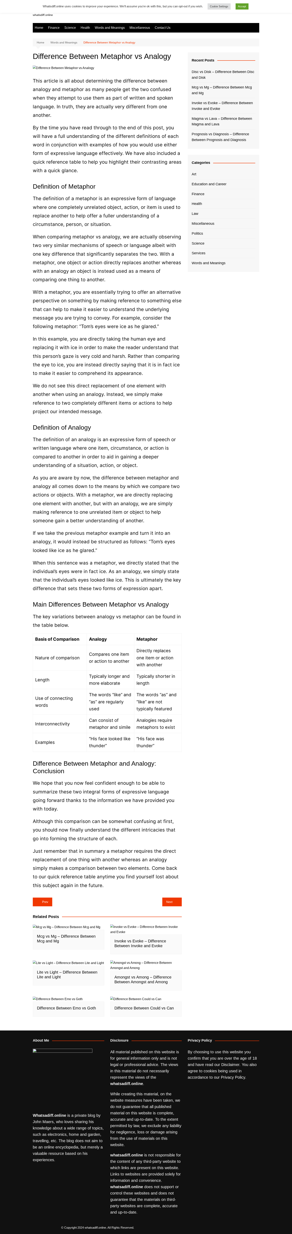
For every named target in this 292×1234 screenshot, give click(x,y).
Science (70, 27)
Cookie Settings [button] (219, 6)
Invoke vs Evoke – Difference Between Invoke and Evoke (222, 106)
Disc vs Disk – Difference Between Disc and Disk (223, 75)
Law (195, 214)
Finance (54, 27)
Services (198, 253)
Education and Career (209, 184)
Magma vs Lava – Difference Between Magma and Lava (222, 121)
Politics (197, 233)
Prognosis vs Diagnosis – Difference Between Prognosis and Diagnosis (220, 137)
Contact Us (162, 27)
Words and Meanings (110, 27)
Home (39, 27)
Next (169, 902)
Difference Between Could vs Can (144, 1008)
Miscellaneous (140, 27)
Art (194, 174)
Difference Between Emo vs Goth (66, 1008)
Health (85, 27)
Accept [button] (242, 6)
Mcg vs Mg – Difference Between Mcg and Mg (222, 90)
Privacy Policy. (233, 1077)
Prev (45, 902)
